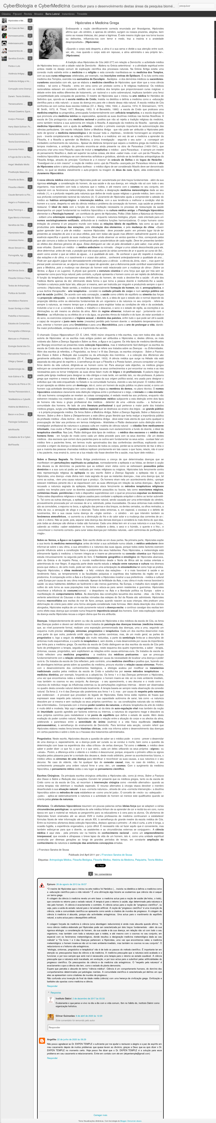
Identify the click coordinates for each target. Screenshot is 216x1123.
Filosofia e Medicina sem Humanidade (26, 187)
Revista (28, 13)
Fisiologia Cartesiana (18, 421)
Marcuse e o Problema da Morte (23, 338)
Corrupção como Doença (19, 88)
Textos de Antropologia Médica (22, 285)
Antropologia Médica (60, 859)
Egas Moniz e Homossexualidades (24, 217)
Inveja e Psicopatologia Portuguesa (24, 118)
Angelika (51, 1039)
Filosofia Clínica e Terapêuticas (22, 277)
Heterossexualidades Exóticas (22, 43)
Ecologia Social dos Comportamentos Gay (27, 346)
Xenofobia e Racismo (18, 300)
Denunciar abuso (134, 1120)
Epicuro (51, 883)
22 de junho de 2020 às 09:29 (71, 1039)
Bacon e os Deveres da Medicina (23, 414)
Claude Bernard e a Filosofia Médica (25, 194)
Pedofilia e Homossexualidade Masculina (27, 315)
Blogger (123, 1120)
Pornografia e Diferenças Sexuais (23, 330)
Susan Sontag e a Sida (18, 308)
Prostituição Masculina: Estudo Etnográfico (27, 171)
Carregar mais (100, 1114)
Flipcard (17, 13)
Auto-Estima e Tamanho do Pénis (23, 376)
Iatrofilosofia (13, 429)
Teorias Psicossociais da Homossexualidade (28, 391)
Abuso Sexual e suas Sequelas (22, 247)
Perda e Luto (14, 65)
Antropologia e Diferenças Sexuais (24, 262)
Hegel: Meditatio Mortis (18, 164)
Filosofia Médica (102, 859)
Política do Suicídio (17, 293)
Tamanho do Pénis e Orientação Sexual (26, 383)
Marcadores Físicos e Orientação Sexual (26, 353)
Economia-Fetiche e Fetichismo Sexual (26, 149)
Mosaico (38, 13)
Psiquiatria (140, 859)
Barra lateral (53, 13)
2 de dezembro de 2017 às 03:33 (88, 998)
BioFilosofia (13, 444)
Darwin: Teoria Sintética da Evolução (25, 96)
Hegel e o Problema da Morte (21, 202)
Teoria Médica (155, 859)
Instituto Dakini (63, 998)
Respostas (55, 992)
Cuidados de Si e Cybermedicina (23, 436)
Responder (52, 985)
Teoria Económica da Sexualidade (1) (25, 141)
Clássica (6, 13)
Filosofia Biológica (82, 859)
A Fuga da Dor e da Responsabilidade (26, 156)
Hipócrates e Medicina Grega (21, 20)
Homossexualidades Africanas (22, 35)
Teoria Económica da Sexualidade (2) (25, 134)
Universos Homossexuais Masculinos (25, 240)
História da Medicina (123, 859)
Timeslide (82, 13)
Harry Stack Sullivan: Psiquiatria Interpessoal (28, 126)
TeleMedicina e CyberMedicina (22, 399)
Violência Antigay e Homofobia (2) (24, 73)
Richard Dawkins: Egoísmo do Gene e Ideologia (30, 111)
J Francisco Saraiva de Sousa (116, 854)
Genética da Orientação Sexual (22, 224)
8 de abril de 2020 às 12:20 (88, 1015)
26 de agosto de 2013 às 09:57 (71, 883)
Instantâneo (68, 13)
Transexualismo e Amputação (21, 103)
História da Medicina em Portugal (23, 406)
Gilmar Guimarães (64, 1015)
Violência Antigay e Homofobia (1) (24, 81)
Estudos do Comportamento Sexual (24, 323)
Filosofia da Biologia (17, 179)
